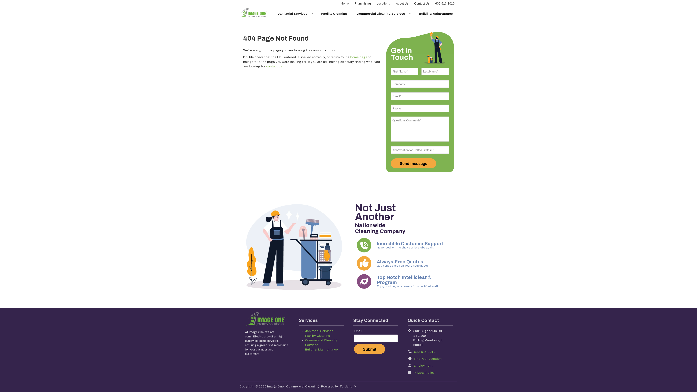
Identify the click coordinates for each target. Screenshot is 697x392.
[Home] (253, 13)
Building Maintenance (436, 13)
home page (358, 57)
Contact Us (421, 3)
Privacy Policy (424, 372)
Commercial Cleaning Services (378, 15)
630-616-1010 (445, 3)
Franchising (363, 3)
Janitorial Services (290, 15)
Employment (423, 365)
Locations (383, 3)
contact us (274, 66)
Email (358, 331)
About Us (402, 3)
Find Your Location (428, 358)
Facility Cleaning (334, 13)
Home (345, 3)
